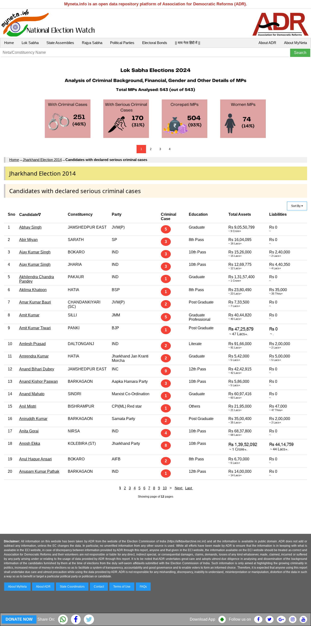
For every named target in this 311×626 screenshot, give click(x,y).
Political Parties (122, 43)
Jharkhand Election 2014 (42, 160)
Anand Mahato (31, 394)
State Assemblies (60, 43)
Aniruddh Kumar (33, 419)
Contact (99, 586)
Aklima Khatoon (33, 290)
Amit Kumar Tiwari (35, 328)
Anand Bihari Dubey (36, 369)
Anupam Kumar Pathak (39, 471)
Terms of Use (121, 586)
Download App (202, 619)
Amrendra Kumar (34, 356)
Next (179, 488)
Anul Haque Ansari (35, 459)
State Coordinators (72, 586)
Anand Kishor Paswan (38, 381)
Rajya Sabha (92, 43)
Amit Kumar (29, 315)
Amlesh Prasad (32, 344)
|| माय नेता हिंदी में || (187, 43)
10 (165, 488)
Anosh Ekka (29, 443)
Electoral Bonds (154, 43)
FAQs (143, 586)
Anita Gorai (29, 431)
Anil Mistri (27, 406)
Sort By (296, 206)
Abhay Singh (30, 227)
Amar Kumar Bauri (35, 302)
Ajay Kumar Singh (35, 252)
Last (189, 488)
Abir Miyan (28, 240)
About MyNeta (295, 43)
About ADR (267, 43)
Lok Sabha (30, 43)
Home (9, 43)
